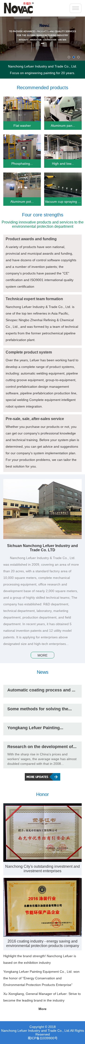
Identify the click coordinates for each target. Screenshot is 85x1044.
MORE (42, 655)
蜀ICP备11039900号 (43, 1038)
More (42, 1009)
